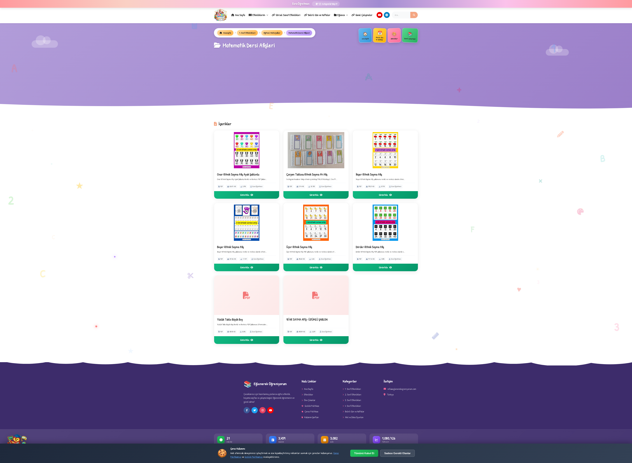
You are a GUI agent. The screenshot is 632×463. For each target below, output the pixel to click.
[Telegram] (387, 15)
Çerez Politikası (311, 411)
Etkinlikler (308, 394)
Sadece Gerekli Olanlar (397, 453)
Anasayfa (227, 32)
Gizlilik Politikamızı (254, 457)
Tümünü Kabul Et (364, 453)
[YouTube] (379, 15)
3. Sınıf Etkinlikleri (353, 400)
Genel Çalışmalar (364, 15)
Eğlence (341, 15)
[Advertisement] (316, 74)
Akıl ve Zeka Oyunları (354, 417)
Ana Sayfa (240, 15)
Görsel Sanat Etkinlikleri (288, 15)
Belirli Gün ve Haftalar (319, 15)
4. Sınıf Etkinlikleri (353, 405)
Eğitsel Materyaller (272, 32)
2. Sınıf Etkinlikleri (353, 394)
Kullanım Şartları (311, 417)
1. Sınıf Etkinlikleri (247, 32)
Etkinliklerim (258, 15)
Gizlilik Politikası (312, 405)
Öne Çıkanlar (309, 400)
